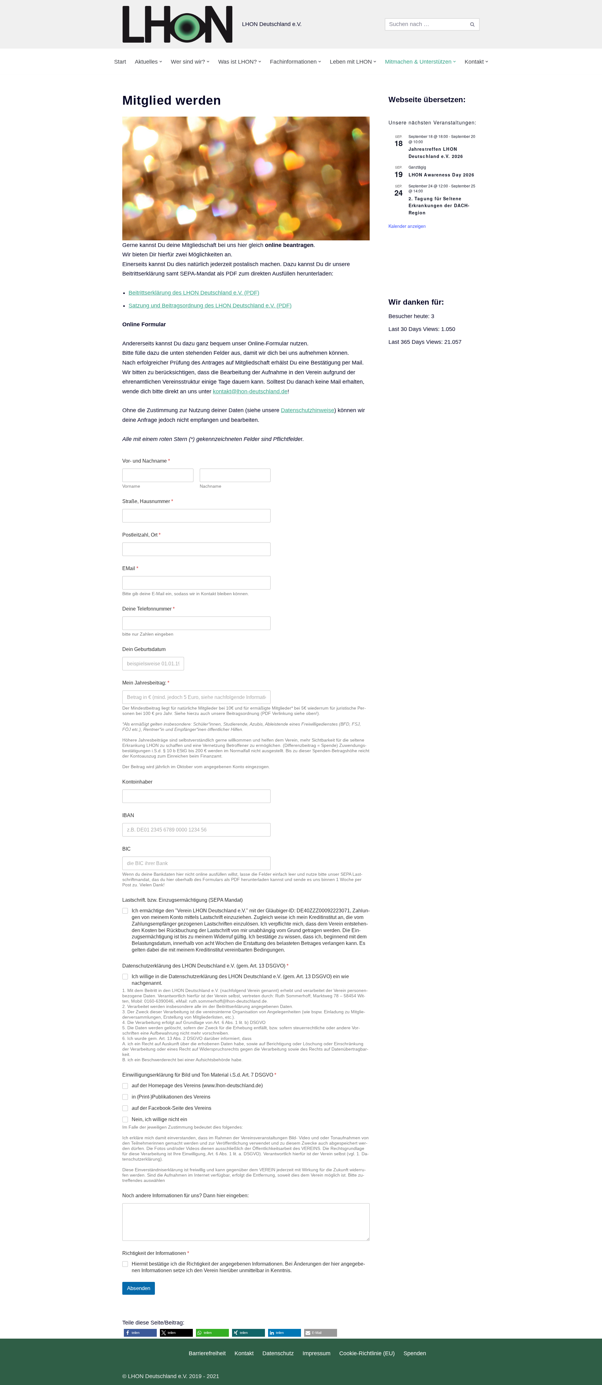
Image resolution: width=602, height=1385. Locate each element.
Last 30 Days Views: (414, 329)
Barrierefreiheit (207, 1353)
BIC (126, 849)
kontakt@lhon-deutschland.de (250, 391)
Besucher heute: (409, 316)
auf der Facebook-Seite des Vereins (171, 1108)
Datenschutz (278, 1353)
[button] (160, 61)
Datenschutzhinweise (307, 410)
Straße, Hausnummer (147, 501)
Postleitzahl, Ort (141, 535)
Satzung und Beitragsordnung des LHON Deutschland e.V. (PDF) (210, 305)
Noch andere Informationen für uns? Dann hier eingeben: (185, 1195)
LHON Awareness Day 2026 (441, 174)
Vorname (131, 486)
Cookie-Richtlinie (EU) (367, 1353)
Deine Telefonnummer (148, 608)
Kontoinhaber (137, 781)
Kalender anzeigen (407, 226)
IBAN (128, 815)
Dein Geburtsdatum (144, 649)
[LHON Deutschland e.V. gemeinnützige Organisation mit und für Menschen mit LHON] (177, 24)
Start (120, 62)
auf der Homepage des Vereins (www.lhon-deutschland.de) (197, 1085)
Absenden (138, 1288)
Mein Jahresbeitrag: (145, 682)
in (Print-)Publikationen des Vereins (171, 1096)
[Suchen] (473, 24)
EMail (130, 568)
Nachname (210, 486)
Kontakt (244, 1353)
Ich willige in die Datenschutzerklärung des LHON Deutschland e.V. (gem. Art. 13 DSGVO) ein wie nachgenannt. (240, 980)
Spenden (415, 1353)
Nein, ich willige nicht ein (159, 1119)
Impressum (316, 1353)
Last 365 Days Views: (416, 342)
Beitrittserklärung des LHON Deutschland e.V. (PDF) (194, 293)
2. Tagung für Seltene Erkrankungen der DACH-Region (439, 205)
